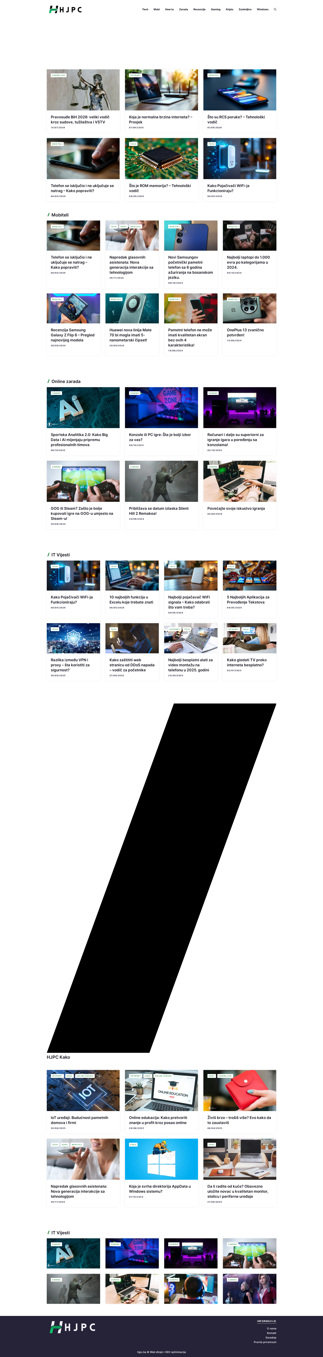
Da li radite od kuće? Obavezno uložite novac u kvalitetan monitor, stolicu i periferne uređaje (237, 1191)
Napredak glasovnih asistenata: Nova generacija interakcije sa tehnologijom (79, 1191)
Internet (135, 75)
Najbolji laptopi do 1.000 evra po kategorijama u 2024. (248, 262)
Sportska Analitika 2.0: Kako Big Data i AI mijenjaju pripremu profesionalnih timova (79, 439)
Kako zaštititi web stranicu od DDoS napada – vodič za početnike (132, 665)
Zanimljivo (245, 9)
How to (169, 9)
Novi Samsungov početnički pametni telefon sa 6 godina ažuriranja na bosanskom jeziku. (190, 267)
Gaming (216, 9)
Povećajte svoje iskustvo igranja (236, 508)
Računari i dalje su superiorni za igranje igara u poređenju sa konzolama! (235, 439)
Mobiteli (214, 75)
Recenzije (199, 9)
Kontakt (271, 1333)
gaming (56, 393)
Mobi (157, 9)
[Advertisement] (161, 44)
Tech (145, 9)
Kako (124, 227)
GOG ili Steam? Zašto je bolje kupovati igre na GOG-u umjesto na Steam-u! (82, 513)
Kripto (229, 9)
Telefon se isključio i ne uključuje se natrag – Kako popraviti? (71, 262)
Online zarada (85, 1076)
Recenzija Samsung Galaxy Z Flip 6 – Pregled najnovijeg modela (73, 335)
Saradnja (270, 1337)
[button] (273, 9)
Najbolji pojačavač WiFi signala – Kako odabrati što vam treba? (189, 602)
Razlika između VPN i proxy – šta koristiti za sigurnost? (70, 665)
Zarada (183, 9)
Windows (262, 9)
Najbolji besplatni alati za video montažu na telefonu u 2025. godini (190, 665)
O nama (271, 1328)
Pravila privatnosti (265, 1342)
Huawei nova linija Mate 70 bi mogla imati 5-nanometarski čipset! (131, 335)
